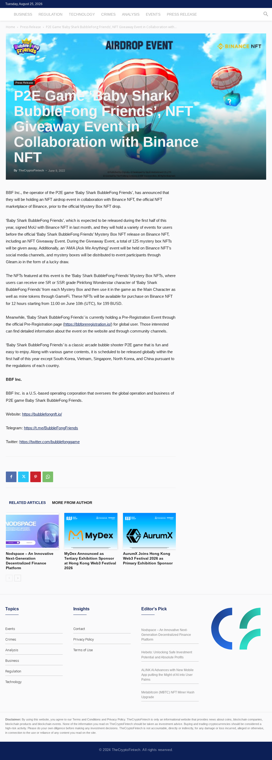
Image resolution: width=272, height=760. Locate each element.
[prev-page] (9, 578)
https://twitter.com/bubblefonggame (49, 441)
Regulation (50, 14)
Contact (79, 629)
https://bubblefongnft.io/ (42, 414)
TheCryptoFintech (31, 170)
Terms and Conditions (87, 719)
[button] (265, 14)
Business (23, 14)
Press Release (182, 14)
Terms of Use (83, 650)
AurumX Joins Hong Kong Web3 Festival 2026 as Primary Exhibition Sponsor (148, 558)
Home (10, 27)
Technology (82, 14)
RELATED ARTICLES (27, 502)
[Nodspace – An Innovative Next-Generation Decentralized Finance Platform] (32, 531)
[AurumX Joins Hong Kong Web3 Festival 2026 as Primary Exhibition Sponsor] (149, 531)
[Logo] (238, 628)
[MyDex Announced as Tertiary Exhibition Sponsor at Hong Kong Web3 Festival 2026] (90, 531)
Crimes (108, 14)
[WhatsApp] (47, 477)
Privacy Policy (83, 639)
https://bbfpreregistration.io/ (87, 324)
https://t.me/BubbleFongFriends (51, 428)
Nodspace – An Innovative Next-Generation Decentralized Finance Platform (166, 634)
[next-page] (17, 578)
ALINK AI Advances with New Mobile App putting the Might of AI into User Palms (167, 674)
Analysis (130, 14)
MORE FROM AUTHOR (72, 502)
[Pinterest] (35, 477)
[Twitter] (23, 477)
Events (153, 14)
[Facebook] (11, 477)
